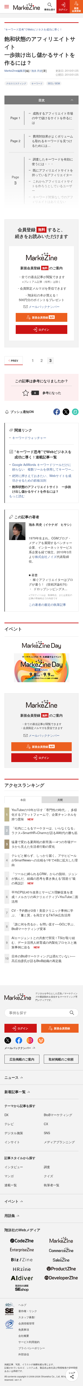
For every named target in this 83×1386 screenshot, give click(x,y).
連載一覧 (10, 1185)
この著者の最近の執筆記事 (47, 604)
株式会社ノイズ (46, 556)
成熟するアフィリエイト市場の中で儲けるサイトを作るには (52, 118)
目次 (42, 100)
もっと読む (17, 496)
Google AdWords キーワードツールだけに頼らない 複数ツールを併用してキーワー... (43, 466)
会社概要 (23, 1335)
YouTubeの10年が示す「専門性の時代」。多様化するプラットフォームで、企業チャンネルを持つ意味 (44, 814)
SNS (47, 1133)
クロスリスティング (16, 83)
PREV (14, 361)
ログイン (44, 329)
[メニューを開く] (6, 6)
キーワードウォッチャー (29, 437)
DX (6, 1115)
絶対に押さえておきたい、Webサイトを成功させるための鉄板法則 (41, 477)
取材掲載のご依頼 (61, 1059)
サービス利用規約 (29, 1342)
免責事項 (23, 1329)
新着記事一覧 (15, 1091)
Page (15, 118)
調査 (47, 1167)
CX (46, 1124)
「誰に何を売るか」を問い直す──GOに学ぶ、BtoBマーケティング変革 (44, 926)
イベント (11, 1201)
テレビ (9, 1124)
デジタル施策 (13, 1133)
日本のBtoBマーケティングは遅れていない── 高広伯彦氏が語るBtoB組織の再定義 (43, 958)
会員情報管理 (26, 1323)
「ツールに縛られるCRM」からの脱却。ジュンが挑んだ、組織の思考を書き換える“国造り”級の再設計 (44, 878)
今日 (23, 800)
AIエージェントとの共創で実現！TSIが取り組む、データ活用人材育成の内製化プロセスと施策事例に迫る (44, 942)
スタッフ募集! (26, 1317)
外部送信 (23, 1354)
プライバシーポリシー (31, 1348)
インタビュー (13, 1167)
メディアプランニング (59, 1142)
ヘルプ (22, 1305)
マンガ (9, 1176)
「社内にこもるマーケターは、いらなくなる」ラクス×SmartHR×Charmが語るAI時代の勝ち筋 (44, 830)
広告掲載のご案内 (22, 1059)
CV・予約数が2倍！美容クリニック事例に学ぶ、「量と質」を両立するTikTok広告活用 (42, 912)
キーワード (36, 83)
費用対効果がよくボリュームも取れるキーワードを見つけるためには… (52, 141)
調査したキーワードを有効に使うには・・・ (52, 161)
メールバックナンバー (44, 306)
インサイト (12, 1142)
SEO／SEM (54, 83)
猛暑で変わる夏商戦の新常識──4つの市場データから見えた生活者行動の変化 (44, 844)
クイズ (48, 1176)
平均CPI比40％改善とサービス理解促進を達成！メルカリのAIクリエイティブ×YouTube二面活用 (45, 897)
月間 (60, 800)
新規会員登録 (43, 317)
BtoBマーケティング (58, 1115)
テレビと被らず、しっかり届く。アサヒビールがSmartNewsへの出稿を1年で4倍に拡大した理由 (45, 860)
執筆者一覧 (51, 1185)
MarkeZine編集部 (14, 70)
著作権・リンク (27, 1311)
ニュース (11, 1077)
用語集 (9, 1215)
